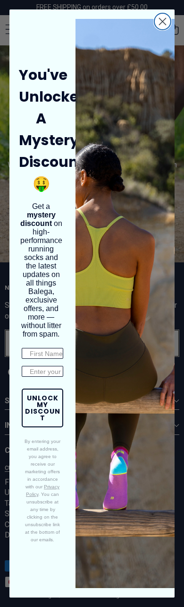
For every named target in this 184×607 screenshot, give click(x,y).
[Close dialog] (162, 21)
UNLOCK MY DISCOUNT (42, 408)
